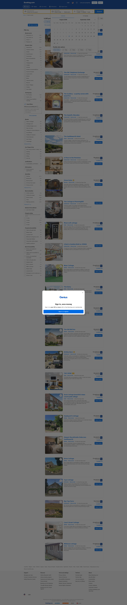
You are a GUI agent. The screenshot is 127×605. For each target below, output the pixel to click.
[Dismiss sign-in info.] (82, 292)
